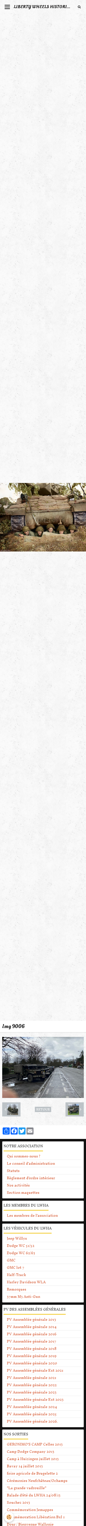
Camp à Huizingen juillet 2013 (33, 1458)
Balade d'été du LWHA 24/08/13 (33, 1495)
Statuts (13, 1170)
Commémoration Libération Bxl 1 (36, 1516)
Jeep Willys (17, 1238)
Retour (43, 1109)
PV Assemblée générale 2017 (31, 1341)
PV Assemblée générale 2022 (32, 1384)
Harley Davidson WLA (26, 1282)
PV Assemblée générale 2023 (31, 1392)
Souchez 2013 (18, 1502)
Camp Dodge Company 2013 (30, 1451)
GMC (11, 1260)
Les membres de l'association (32, 1215)
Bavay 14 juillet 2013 (25, 1466)
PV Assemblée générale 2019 (31, 1355)
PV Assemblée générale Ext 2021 (35, 1370)
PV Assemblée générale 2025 (32, 1414)
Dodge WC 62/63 (21, 1252)
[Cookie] (9, 1517)
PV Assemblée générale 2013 (31, 1319)
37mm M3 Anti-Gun (23, 1296)
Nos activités (18, 1185)
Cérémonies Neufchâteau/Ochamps (37, 1480)
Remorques (16, 1289)
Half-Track (16, 1274)
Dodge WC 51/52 (20, 1245)
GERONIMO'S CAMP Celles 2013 (35, 1444)
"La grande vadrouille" (26, 1487)
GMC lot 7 (15, 1267)
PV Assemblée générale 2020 (32, 1363)
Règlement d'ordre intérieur (31, 1177)
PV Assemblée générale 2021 (31, 1377)
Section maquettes (23, 1192)
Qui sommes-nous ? (23, 1156)
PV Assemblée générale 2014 (31, 1326)
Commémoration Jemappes (30, 1509)
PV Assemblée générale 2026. (32, 1421)
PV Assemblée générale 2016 (31, 1334)
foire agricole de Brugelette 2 (32, 1473)
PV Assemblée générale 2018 (31, 1348)
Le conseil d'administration (31, 1163)
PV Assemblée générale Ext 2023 (35, 1399)
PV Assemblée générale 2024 (32, 1406)
